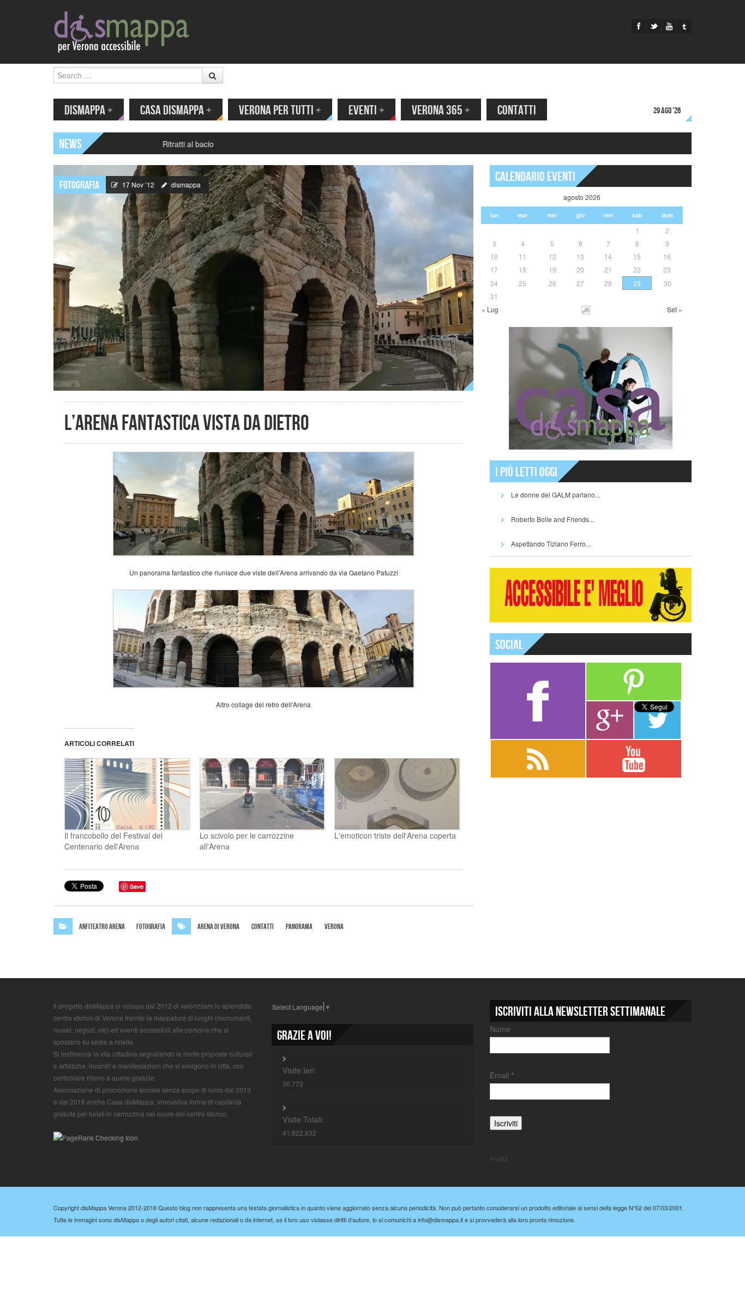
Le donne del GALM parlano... (555, 494)
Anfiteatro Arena (102, 926)
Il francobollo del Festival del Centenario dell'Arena (113, 841)
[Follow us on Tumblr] (684, 26)
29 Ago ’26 (667, 111)
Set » (674, 309)
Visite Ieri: (299, 1070)
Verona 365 (441, 110)
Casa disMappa (176, 110)
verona (334, 926)
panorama (299, 926)
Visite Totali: (303, 1119)
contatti (262, 926)
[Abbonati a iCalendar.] (585, 309)
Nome (500, 1028)
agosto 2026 (581, 197)
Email (502, 1075)
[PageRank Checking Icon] (95, 1136)
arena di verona (218, 926)
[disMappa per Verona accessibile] (121, 30)
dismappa (186, 184)
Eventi (366, 110)
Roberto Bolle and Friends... (552, 519)
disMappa (88, 110)
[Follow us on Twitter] (654, 26)
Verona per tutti (280, 110)
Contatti (516, 110)
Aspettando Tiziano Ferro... (551, 543)
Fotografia (79, 185)
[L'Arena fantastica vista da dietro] (263, 276)
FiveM (499, 1158)
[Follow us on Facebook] (639, 26)
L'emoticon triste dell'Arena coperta (395, 835)
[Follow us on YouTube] (669, 26)
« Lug (490, 309)
